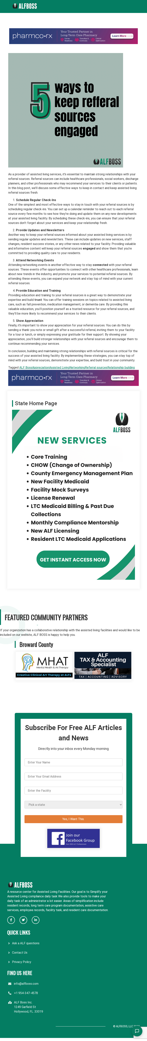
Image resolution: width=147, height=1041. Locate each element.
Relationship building (121, 367)
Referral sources (96, 367)
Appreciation (40, 367)
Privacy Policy (21, 962)
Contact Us (19, 952)
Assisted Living (59, 367)
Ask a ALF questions (25, 943)
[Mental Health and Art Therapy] (44, 678)
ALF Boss (25, 367)
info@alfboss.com (26, 983)
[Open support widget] (137, 1031)
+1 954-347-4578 (26, 993)
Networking (77, 367)
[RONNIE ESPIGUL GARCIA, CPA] (102, 678)
